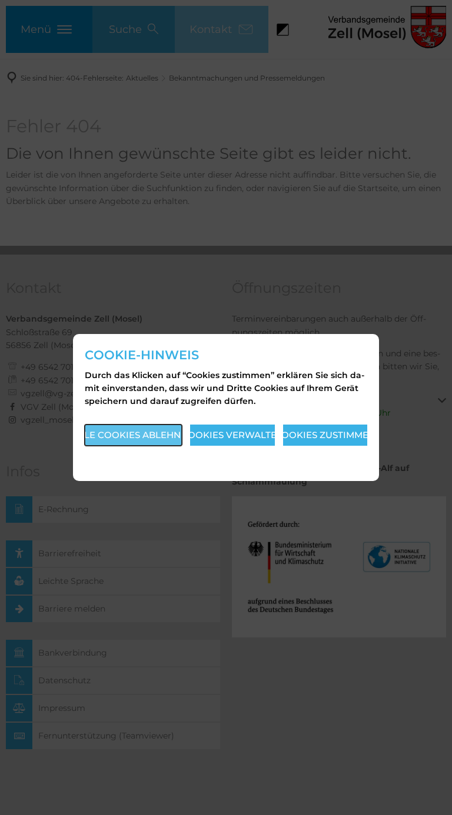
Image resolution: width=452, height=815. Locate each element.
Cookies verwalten (232, 434)
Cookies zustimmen (325, 434)
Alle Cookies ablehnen (133, 434)
